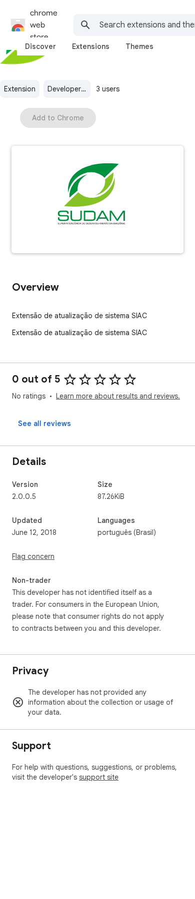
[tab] (40, 46)
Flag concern (33, 556)
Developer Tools (69, 88)
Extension (20, 88)
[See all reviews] (44, 424)
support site (98, 777)
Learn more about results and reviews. (118, 396)
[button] (98, 200)
